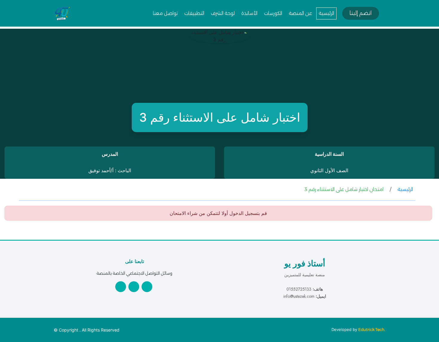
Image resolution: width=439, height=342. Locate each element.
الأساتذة (249, 13)
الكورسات (273, 13)
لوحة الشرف (223, 13)
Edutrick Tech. (371, 329)
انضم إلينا (360, 13)
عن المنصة (300, 13)
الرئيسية (326, 13)
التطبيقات (194, 13)
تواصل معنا (165, 13)
